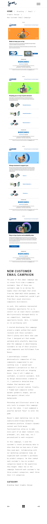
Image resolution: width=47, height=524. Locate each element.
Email (30, 11)
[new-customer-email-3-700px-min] (23, 178)
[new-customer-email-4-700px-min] (23, 239)
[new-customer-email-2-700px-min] (23, 108)
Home (9, 11)
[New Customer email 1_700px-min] (23, 46)
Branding (20, 11)
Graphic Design (13, 14)
